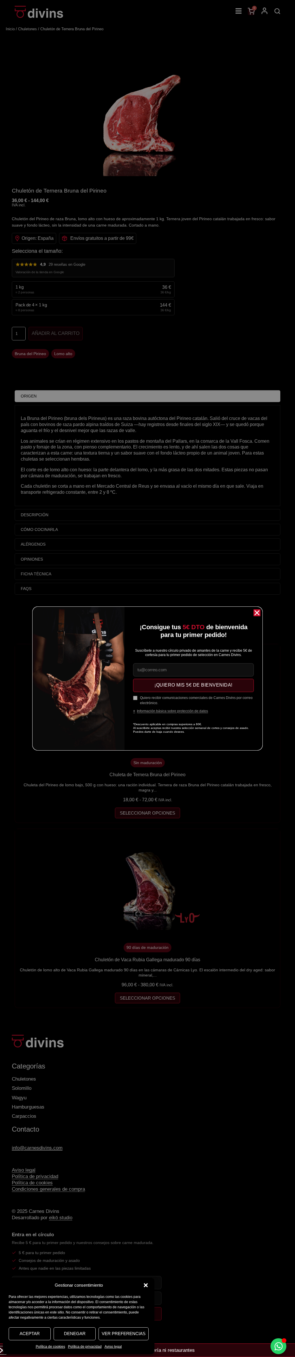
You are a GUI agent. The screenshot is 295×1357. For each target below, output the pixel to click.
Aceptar (30, 1333)
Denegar (75, 1333)
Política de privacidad (85, 1347)
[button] (146, 1285)
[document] (147, 678)
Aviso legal (113, 1347)
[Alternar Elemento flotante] (278, 1346)
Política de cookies (50, 1347)
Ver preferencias (123, 1333)
